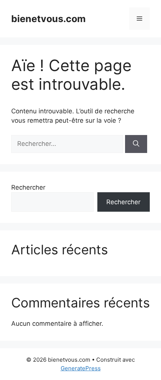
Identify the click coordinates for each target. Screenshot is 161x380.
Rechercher (28, 187)
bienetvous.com (48, 18)
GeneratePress (81, 368)
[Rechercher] (136, 144)
